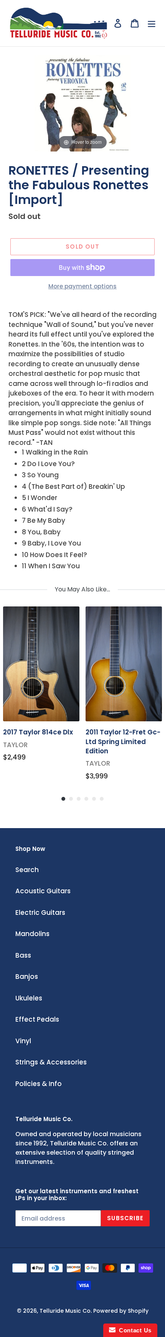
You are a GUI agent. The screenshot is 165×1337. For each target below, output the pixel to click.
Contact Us (134, 1330)
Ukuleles (28, 998)
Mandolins (32, 933)
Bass (23, 955)
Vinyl (23, 1041)
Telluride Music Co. (66, 1311)
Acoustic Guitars (43, 891)
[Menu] (151, 23)
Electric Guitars (40, 912)
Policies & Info (38, 1083)
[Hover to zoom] (82, 102)
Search (27, 869)
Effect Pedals (37, 1019)
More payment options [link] (82, 286)
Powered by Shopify (120, 1311)
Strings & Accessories (51, 1062)
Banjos (26, 976)
